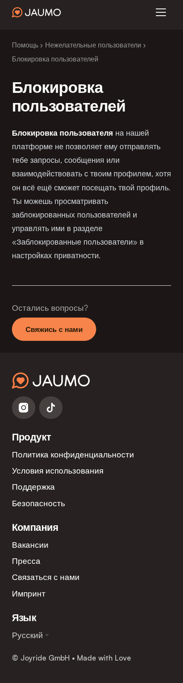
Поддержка (33, 486)
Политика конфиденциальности (73, 454)
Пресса (26, 560)
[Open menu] (161, 12)
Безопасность (38, 503)
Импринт (29, 593)
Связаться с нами (46, 576)
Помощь (25, 45)
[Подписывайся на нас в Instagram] (23, 407)
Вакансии (30, 544)
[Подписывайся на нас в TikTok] (51, 407)
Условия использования (57, 470)
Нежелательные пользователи (93, 45)
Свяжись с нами (54, 329)
